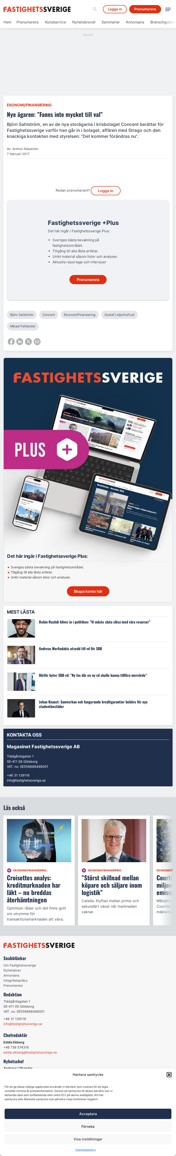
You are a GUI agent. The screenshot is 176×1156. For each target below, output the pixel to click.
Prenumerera (27, 22)
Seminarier (111, 22)
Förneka (88, 1126)
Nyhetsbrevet (84, 22)
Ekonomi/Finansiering (29, 105)
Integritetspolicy (85, 1149)
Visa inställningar (88, 1139)
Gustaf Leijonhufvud (119, 315)
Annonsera (135, 22)
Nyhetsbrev (12, 970)
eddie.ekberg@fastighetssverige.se (30, 1052)
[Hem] (37, 9)
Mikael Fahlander (23, 326)
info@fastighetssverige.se (26, 780)
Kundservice (55, 22)
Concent (48, 315)
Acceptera (88, 1114)
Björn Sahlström (21, 315)
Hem (7, 22)
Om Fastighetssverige (19, 965)
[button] (169, 1074)
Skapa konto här (88, 591)
